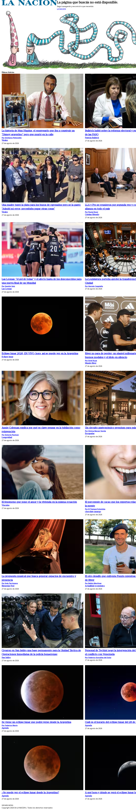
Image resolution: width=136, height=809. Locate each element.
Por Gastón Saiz (8, 286)
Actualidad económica (95, 586)
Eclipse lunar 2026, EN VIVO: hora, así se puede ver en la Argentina (40, 353)
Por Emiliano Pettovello (12, 138)
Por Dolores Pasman (10, 435)
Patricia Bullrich (92, 138)
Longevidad (7, 438)
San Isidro (6, 658)
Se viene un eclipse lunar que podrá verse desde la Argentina (36, 722)
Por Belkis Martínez (93, 583)
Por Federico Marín (10, 725)
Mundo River (90, 363)
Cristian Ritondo (92, 215)
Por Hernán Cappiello (94, 286)
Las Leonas (7, 289)
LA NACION (61, 9)
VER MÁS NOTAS (7, 805)
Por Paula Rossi (91, 212)
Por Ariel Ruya (91, 360)
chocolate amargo (93, 512)
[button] (42, 101)
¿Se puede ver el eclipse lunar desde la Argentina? (30, 792)
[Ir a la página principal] (29, 5)
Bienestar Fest (8, 586)
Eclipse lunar (7, 357)
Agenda (5, 728)
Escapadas (89, 434)
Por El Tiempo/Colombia (95, 509)
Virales (5, 140)
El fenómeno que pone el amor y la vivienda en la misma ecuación (39, 502)
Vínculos (5, 505)
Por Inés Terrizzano (10, 583)
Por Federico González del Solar (98, 657)
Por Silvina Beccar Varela (95, 431)
